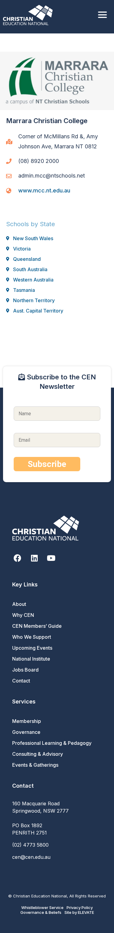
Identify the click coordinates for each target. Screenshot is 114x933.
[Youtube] (51, 558)
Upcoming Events (32, 648)
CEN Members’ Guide (37, 626)
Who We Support (31, 637)
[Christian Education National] (29, 15)
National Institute (31, 659)
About (19, 604)
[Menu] (102, 15)
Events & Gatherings (35, 765)
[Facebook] (17, 558)
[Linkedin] (34, 558)
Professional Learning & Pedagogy (52, 743)
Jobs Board (25, 670)
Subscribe (47, 464)
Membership (26, 721)
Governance (26, 732)
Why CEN (23, 615)
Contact (21, 681)
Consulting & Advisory (37, 754)
